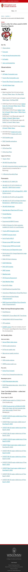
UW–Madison (9, 1)
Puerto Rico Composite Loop (10, 78)
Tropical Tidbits (6, 217)
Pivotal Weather (6, 214)
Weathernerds (6, 274)
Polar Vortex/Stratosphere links (11, 55)
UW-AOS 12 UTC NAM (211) (10, 181)
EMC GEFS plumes (7, 266)
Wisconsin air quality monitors (10, 353)
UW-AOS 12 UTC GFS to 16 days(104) (12, 197)
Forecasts (5, 52)
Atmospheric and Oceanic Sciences (10, 5)
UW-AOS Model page (8, 206)
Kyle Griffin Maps (7, 285)
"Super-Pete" (6, 159)
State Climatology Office (14, 565)
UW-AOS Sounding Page (9, 162)
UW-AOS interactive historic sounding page (14, 166)
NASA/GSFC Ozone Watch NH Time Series (14, 315)
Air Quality (5, 59)
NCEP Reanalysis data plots (10, 381)
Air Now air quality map (8, 349)
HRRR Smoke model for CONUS (11, 400)
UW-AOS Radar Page (8, 85)
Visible (23, 104)
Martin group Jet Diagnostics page (12, 249)
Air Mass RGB (20, 94)
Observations (6, 48)
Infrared (4, 94)
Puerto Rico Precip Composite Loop (12, 81)
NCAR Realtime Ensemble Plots (11, 289)
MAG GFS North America (9, 259)
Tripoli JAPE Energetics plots (10, 231)
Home (2, 16)
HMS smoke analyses (8, 360)
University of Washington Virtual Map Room (14, 293)
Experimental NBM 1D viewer (10, 221)
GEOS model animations (9, 346)
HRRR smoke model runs (9, 364)
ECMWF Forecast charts (9, 235)
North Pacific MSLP (8, 238)
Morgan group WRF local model (11, 242)
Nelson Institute (14, 568)
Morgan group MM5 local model (11, 246)
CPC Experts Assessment (9, 278)
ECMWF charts (6, 327)
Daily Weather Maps (8, 281)
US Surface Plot (6, 148)
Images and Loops (16, 132)
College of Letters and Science (14, 559)
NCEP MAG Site (6, 263)
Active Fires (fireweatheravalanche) (12, 374)
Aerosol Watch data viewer (9, 342)
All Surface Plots (7, 152)
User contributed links (8, 63)
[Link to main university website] (14, 557)
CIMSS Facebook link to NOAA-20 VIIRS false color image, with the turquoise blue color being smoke (13, 408)
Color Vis (5, 106)
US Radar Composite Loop (9, 74)
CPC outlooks (6, 323)
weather (7, 16)
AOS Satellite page (7, 137)
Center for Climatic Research (14, 570)
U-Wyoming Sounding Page (10, 174)
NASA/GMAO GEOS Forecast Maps (12, 319)
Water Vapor (11, 94)
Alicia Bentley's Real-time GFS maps (12, 210)
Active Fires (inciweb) (8, 371)
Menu (12, 11)
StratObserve (6, 312)
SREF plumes (6, 270)
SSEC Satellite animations (9, 141)
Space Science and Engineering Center (14, 566)
